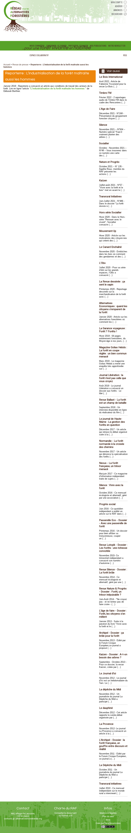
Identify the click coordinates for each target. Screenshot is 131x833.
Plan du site (108, 816)
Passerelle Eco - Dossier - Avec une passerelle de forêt (113, 523)
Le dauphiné (106, 708)
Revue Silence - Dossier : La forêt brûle (113, 571)
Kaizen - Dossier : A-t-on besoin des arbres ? (113, 656)
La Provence (106, 723)
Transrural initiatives (110, 783)
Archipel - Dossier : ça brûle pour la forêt (111, 634)
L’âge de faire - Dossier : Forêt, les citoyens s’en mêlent (113, 613)
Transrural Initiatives (110, 196)
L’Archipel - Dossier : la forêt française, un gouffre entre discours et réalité (113, 744)
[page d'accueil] (16, 16)
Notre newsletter (116, 45)
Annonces (117, 10)
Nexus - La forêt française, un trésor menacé (110, 466)
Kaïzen (103, 180)
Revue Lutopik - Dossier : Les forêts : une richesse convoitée (113, 547)
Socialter (104, 143)
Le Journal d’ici (107, 673)
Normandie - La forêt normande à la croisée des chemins (111, 444)
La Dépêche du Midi (110, 765)
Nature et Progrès (109, 161)
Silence (103, 124)
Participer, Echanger (78, 45)
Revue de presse (20, 64)
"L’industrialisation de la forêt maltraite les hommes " (58, 88)
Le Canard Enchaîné (110, 247)
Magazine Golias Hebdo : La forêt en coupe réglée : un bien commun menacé (113, 352)
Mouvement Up (107, 231)
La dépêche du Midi (110, 689)
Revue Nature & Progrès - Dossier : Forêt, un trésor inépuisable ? (113, 591)
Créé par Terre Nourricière (108, 823)
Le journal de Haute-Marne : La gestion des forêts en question (112, 421)
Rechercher (117, 14)
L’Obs (102, 263)
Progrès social (107, 504)
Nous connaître (37, 45)
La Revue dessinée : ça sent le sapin (112, 283)
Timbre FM (105, 92)
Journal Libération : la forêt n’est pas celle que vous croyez (112, 378)
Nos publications (98, 45)
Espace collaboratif (39, 55)
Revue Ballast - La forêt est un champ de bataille (112, 401)
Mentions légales (108, 813)
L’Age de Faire (107, 108)
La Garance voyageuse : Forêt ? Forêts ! (112, 330)
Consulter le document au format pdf (65, 814)
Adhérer (118, 6)
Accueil (6, 64)
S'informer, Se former (56, 45)
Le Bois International (110, 76)
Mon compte (116, 2)
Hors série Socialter (110, 212)
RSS (125, 55)
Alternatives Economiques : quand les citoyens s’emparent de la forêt (113, 308)
